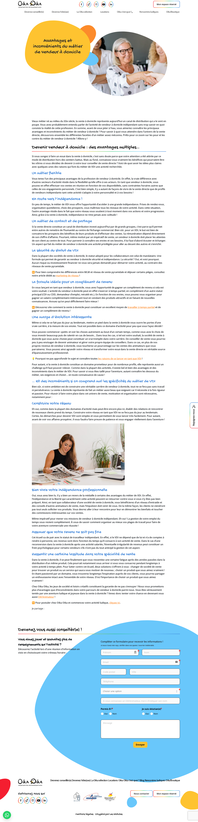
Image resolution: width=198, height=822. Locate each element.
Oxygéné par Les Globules (108, 814)
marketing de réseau (67, 275)
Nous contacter (141, 793)
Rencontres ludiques (148, 11)
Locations (104, 11)
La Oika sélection (84, 11)
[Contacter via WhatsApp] (7, 815)
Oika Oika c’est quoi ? (128, 780)
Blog (142, 780)
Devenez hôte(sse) (60, 11)
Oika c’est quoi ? (124, 11)
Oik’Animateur (46, 597)
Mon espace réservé (166, 4)
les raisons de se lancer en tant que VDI (119, 358)
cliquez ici (114, 602)
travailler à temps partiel (141, 307)
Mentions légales (84, 814)
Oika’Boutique (172, 11)
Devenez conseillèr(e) (34, 11)
